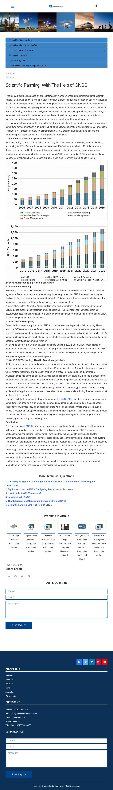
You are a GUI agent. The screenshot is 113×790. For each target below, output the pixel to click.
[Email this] (9, 576)
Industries (9, 684)
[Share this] (15, 576)
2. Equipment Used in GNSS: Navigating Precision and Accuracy (39, 489)
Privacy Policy (11, 696)
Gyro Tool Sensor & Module (57, 50)
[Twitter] (85, 662)
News (8, 688)
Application (10, 692)
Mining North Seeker (18, 55)
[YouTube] (104, 662)
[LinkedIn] (92, 662)
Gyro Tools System (17, 60)
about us (9, 680)
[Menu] (12, 6)
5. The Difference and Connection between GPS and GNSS (36, 501)
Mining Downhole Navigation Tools (57, 45)
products (9, 675)
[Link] (56, 6)
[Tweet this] (22, 576)
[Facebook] (79, 662)
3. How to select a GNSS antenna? (23, 493)
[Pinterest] (98, 662)
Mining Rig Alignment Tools (20, 40)
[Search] (96, 6)
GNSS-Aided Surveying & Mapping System (27, 66)
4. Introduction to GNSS (18, 497)
